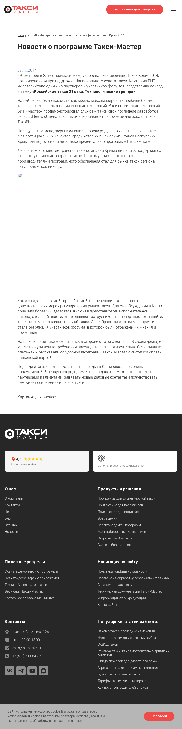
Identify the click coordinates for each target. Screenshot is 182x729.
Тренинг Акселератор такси (26, 584)
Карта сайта (107, 604)
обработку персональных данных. (58, 721)
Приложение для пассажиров (120, 505)
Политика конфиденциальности (123, 571)
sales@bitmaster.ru (26, 648)
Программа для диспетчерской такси (126, 498)
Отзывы (11, 525)
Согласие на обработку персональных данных (133, 578)
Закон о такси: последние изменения (126, 631)
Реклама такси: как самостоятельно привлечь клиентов (133, 652)
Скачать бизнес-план (114, 545)
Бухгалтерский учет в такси (119, 674)
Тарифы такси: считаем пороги (122, 681)
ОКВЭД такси (108, 644)
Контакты (12, 505)
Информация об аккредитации (122, 598)
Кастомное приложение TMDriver (30, 598)
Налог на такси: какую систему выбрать (128, 637)
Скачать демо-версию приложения (32, 578)
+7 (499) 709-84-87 (26, 656)
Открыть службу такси (115, 538)
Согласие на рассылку (115, 584)
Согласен (159, 716)
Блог (8, 518)
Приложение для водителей (119, 511)
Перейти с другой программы (120, 525)
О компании (14, 498)
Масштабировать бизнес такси (122, 531)
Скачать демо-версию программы (31, 571)
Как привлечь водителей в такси (123, 687)
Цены (9, 511)
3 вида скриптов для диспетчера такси (128, 661)
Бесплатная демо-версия (134, 9)
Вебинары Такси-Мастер (24, 591)
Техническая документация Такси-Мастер (130, 591)
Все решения (107, 518)
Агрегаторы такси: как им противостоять (129, 667)
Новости (11, 531)
